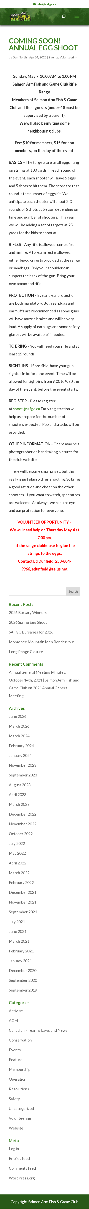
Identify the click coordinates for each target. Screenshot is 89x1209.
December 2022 (22, 814)
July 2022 (17, 843)
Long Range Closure (26, 651)
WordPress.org (22, 1178)
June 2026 (17, 716)
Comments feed (22, 1168)
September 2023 (23, 775)
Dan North (20, 57)
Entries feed (19, 1158)
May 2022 (17, 853)
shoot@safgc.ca (26, 408)
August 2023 (19, 784)
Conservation (20, 1040)
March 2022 (19, 872)
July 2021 (17, 921)
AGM (13, 1020)
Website (16, 1128)
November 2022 (22, 823)
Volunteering (68, 57)
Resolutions (19, 1088)
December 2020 (22, 970)
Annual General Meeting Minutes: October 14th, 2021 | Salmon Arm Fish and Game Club (44, 680)
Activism (16, 1010)
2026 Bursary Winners (28, 612)
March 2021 (19, 941)
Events (53, 57)
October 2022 (21, 833)
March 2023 (19, 804)
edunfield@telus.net (50, 569)
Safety (14, 1098)
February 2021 (21, 951)
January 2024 (20, 755)
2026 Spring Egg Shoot (28, 622)
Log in (14, 1148)
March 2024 (19, 735)
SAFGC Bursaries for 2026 (31, 632)
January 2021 (20, 960)
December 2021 (22, 892)
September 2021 (23, 911)
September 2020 (23, 980)
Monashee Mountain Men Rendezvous (42, 641)
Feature (15, 1059)
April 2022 (17, 863)
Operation (17, 1079)
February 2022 (21, 882)
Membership (19, 1069)
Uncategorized (21, 1108)
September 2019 (23, 990)
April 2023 (17, 794)
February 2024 (21, 745)
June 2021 (17, 931)
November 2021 (22, 902)
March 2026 (19, 726)
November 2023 (22, 765)
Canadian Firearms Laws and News (38, 1030)
